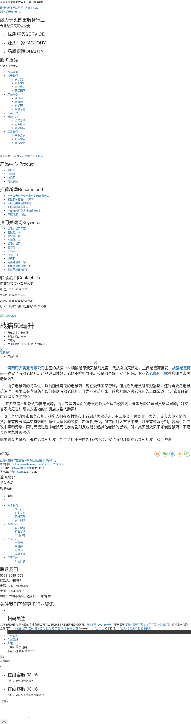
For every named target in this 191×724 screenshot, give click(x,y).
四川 (63, 628)
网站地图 (18, 7)
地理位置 (20, 139)
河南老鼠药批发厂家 (19, 266)
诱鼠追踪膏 (17, 471)
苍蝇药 (19, 105)
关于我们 (12, 75)
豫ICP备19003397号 (99, 624)
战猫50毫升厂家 (9, 460)
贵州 (69, 628)
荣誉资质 (20, 87)
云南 (75, 628)
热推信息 (5, 7)
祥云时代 (123, 628)
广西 (57, 628)
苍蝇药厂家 (14, 239)
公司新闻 (20, 120)
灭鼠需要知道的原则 (19, 203)
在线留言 (20, 143)
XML (35, 7)
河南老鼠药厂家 (16, 262)
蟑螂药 (19, 101)
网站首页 (12, 72)
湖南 (51, 628)
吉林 (31, 628)
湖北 (45, 628)
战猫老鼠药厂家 (16, 228)
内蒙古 (18, 628)
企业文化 (20, 83)
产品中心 (12, 94)
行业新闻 (20, 124)
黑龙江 (38, 628)
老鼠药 (19, 98)
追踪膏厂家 (14, 236)
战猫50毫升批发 (28, 460)
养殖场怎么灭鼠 (16, 214)
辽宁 (25, 628)
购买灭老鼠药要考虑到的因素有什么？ (29, 195)
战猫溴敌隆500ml (20, 468)
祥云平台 (98, 628)
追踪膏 (11, 247)
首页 (16, 156)
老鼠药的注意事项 (17, 207)
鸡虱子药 (20, 109)
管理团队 (20, 90)
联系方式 (20, 135)
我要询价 (5, 352)
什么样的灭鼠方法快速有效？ (24, 210)
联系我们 (12, 131)
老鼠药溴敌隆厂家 (17, 269)
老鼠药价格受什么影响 (20, 199)
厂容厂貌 (12, 113)
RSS (28, 7)
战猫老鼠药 (14, 243)
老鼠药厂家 (14, 232)
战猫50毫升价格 (46, 460)
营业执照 (146, 628)
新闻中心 (12, 116)
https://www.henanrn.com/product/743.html (38, 464)
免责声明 (135, 628)
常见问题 (20, 128)
